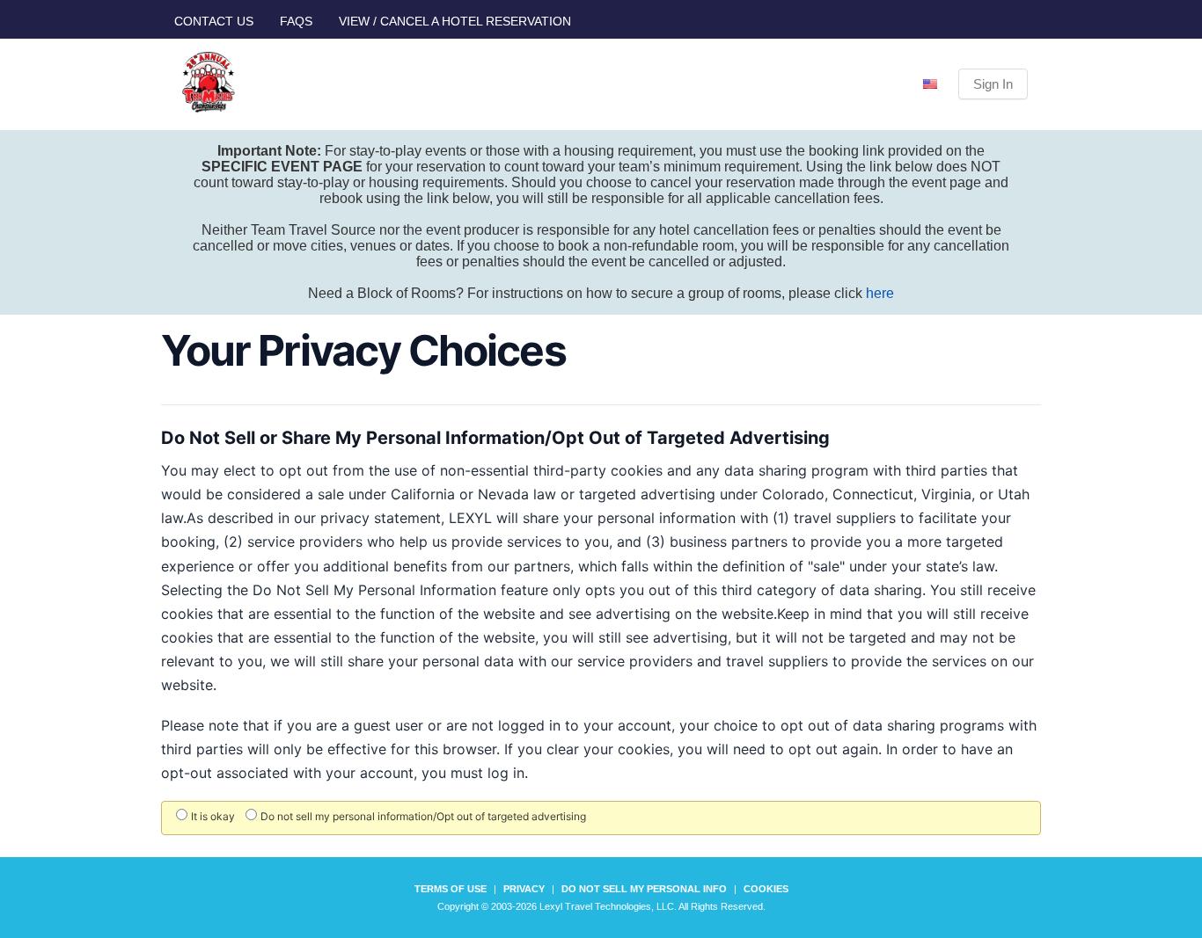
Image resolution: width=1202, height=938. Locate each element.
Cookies (766, 888)
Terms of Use (450, 888)
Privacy (524, 888)
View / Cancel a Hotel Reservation (455, 21)
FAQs (296, 21)
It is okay (213, 816)
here (880, 293)
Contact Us (213, 21)
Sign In (993, 83)
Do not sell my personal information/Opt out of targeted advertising (423, 816)
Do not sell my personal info (644, 888)
